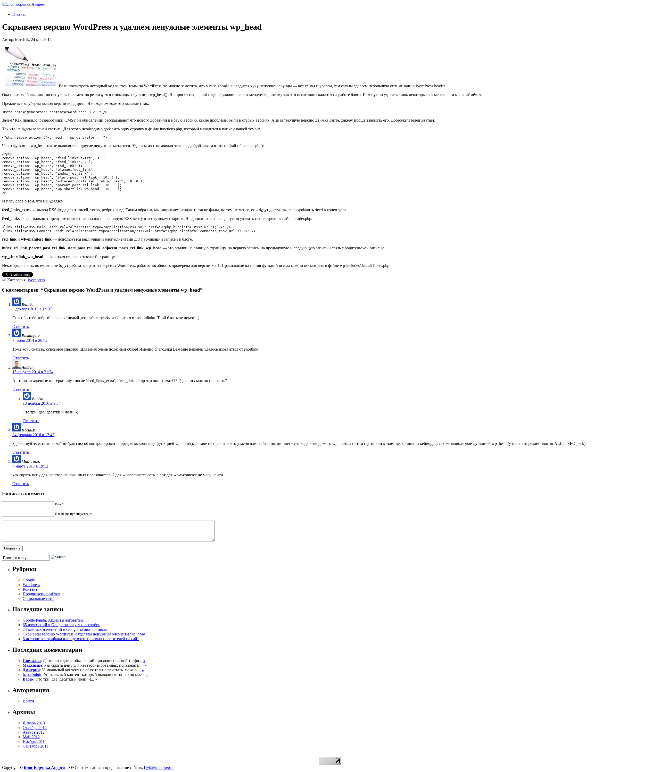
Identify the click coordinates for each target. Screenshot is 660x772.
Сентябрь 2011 (35, 746)
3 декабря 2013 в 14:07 (32, 309)
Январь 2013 (34, 723)
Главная (19, 14)
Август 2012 (34, 732)
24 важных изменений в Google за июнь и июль (65, 629)
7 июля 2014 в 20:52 (29, 340)
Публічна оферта (159, 767)
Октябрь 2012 (35, 727)
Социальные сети (38, 598)
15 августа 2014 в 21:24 (32, 372)
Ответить (20, 326)
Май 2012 (31, 737)
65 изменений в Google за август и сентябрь (61, 625)
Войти (28, 701)
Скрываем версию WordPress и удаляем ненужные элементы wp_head (84, 634)
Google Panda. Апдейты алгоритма (53, 620)
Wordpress (36, 280)
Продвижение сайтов (41, 594)
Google (29, 580)
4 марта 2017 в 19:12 (30, 466)
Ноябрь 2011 (34, 741)
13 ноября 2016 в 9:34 (42, 403)
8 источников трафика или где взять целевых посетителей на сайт (81, 639)
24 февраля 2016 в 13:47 (33, 434)
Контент (30, 589)
